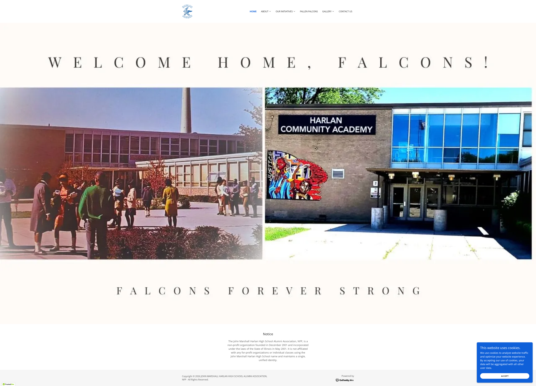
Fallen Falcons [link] (309, 11)
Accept (505, 376)
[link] (187, 11)
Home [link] (253, 11)
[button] (266, 11)
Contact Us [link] (345, 11)
